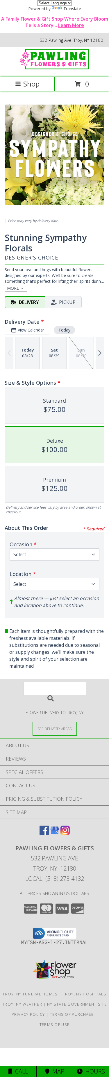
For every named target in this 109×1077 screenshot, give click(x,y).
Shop (31, 84)
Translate (72, 8)
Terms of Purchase (72, 1014)
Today (64, 330)
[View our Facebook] (44, 833)
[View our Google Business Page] (54, 833)
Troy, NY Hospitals (84, 994)
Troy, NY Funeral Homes (30, 994)
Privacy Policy (28, 1014)
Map (56, 1071)
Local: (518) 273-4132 (54, 879)
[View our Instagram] (65, 833)
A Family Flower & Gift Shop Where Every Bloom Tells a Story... (54, 22)
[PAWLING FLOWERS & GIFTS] (55, 68)
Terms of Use (55, 1024)
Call (20, 1071)
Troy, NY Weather (22, 1004)
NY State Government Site (77, 1004)
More (13, 288)
